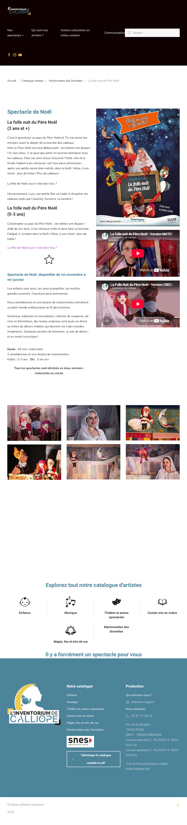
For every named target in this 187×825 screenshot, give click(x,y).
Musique (70, 613)
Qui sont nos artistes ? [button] (39, 32)
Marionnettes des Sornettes (116, 629)
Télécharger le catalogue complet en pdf (96, 759)
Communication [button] (114, 33)
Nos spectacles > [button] (15, 32)
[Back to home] (19, 11)
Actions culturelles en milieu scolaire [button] (75, 32)
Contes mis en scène (162, 613)
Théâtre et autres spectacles (116, 615)
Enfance (24, 613)
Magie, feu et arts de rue (71, 641)
